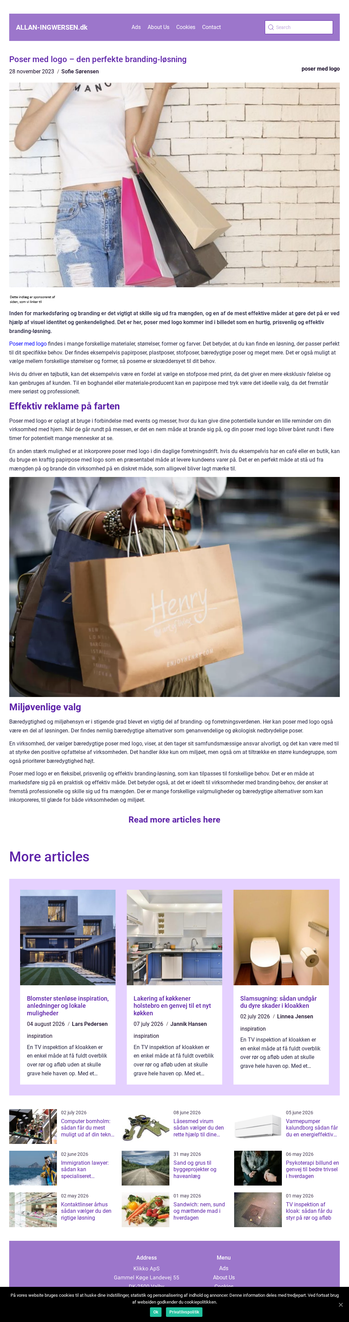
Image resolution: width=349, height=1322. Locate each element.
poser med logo (321, 69)
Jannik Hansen (188, 1024)
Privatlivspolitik (184, 1312)
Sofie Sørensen (80, 71)
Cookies (185, 27)
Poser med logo (28, 343)
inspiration (39, 1036)
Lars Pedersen (90, 1024)
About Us (158, 27)
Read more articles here (174, 820)
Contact (211, 27)
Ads (136, 27)
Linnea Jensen (295, 1016)
